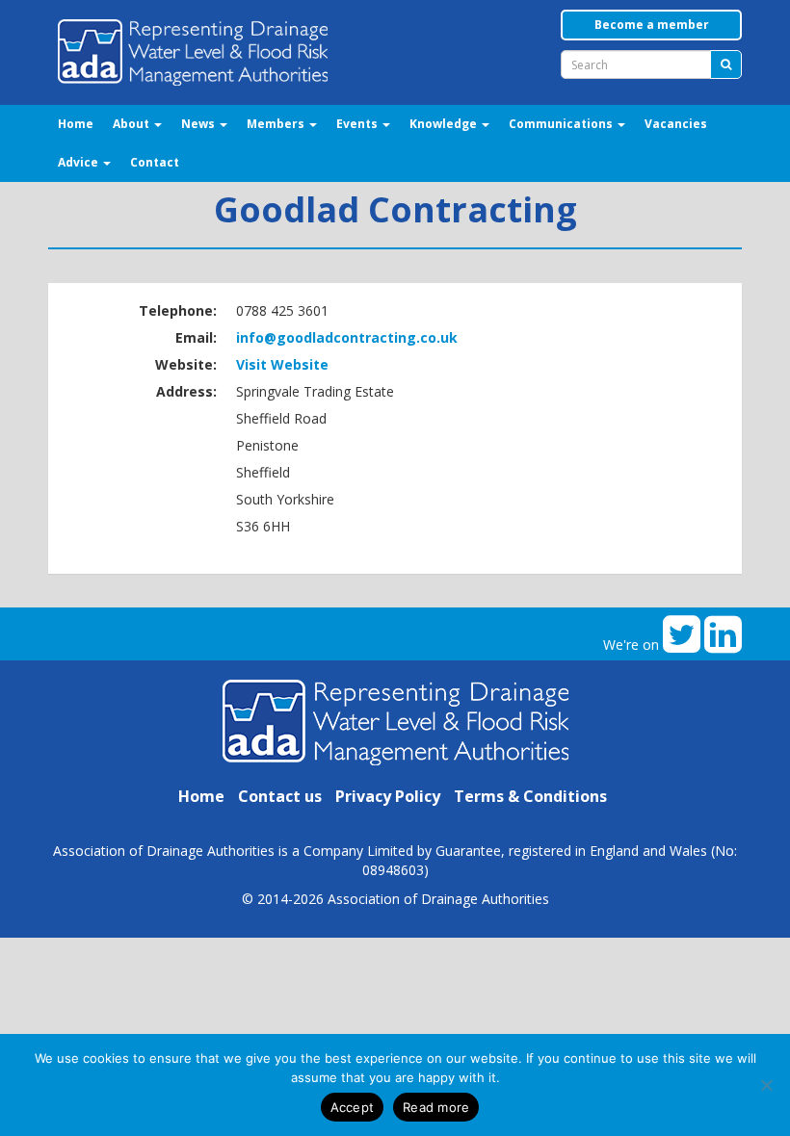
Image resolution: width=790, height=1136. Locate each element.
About (132, 124)
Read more (436, 1107)
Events (358, 124)
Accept (352, 1107)
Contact (154, 162)
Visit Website (282, 364)
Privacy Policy (387, 796)
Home (75, 124)
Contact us (280, 796)
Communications (562, 124)
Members (277, 124)
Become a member (651, 24)
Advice (79, 162)
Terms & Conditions (530, 796)
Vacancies (676, 124)
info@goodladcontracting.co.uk (347, 337)
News (199, 124)
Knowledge (444, 124)
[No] (766, 1085)
